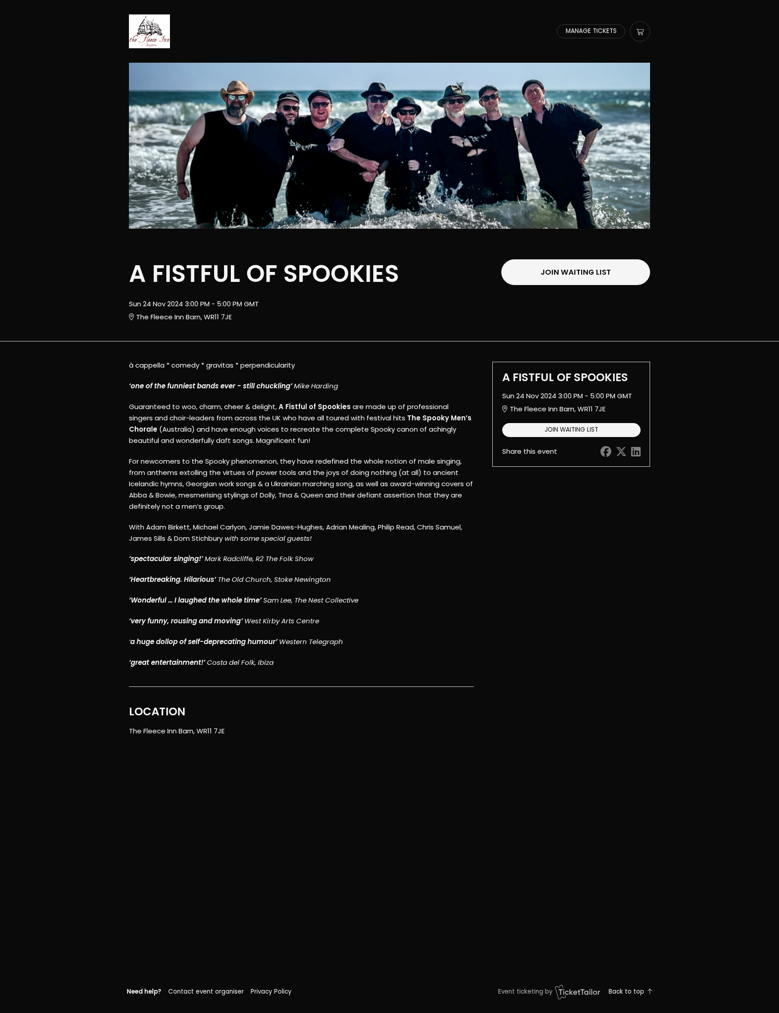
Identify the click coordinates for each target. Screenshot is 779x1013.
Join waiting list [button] (576, 272)
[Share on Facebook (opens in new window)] (605, 451)
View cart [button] (640, 31)
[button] (206, 991)
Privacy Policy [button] (271, 991)
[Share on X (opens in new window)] (621, 451)
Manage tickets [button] (591, 31)
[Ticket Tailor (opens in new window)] (577, 991)
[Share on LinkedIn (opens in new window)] (636, 451)
